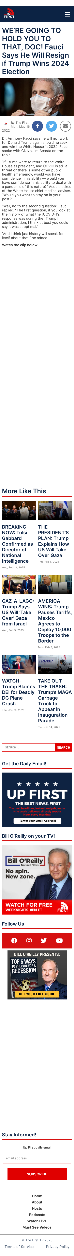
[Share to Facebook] (37, 126)
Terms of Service (19, 1247)
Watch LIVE (37, 1221)
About (37, 1202)
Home (37, 1196)
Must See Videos (37, 1227)
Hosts (37, 1208)
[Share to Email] (65, 126)
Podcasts (37, 1215)
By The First (20, 123)
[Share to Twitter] (51, 126)
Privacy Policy (57, 1247)
